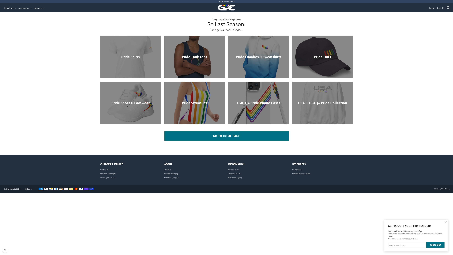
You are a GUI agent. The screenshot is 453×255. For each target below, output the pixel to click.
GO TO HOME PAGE (226, 136)
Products (38, 7)
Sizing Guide (296, 170)
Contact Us (104, 170)
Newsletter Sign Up (235, 177)
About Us (167, 170)
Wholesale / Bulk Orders (301, 173)
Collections (9, 7)
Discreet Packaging (171, 173)
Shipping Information (108, 177)
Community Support (171, 177)
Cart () (440, 7)
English (27, 189)
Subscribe (435, 245)
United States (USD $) (11, 189)
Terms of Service (234, 173)
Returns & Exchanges (107, 173)
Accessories (24, 7)
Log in (432, 7)
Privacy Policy (233, 170)
